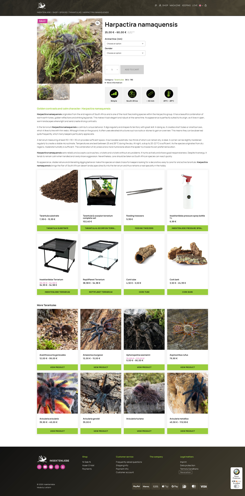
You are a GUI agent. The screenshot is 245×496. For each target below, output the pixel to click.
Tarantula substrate (49, 216)
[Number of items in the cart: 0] (205, 5)
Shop (55, 12)
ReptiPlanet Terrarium (94, 279)
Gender (109, 48)
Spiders (63, 12)
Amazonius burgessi (93, 355)
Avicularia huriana (135, 419)
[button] (97, 23)
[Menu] (240, 468)
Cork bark (174, 279)
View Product (57, 367)
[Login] (160, 5)
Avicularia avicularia (49, 419)
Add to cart (132, 69)
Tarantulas (75, 12)
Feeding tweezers (135, 216)
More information (114, 82)
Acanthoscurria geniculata (53, 355)
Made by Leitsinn (44, 487)
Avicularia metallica (179, 419)
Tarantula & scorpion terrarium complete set (98, 217)
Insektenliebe (44, 12)
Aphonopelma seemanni (138, 355)
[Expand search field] (156, 5)
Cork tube (131, 279)
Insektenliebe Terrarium (51, 279)
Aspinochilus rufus (179, 355)
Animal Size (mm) (113, 39)
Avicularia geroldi (91, 419)
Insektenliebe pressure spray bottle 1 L (187, 217)
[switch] (236, 486)
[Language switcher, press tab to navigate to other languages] (201, 5)
